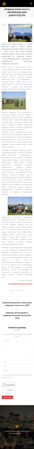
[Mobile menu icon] (31, 3)
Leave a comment (20, 290)
